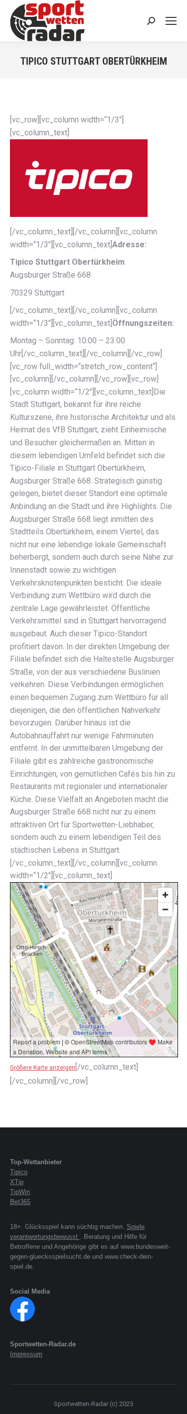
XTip (16, 1182)
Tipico (18, 1172)
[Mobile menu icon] (171, 21)
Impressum (26, 1354)
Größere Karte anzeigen (42, 1067)
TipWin (20, 1192)
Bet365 (20, 1202)
